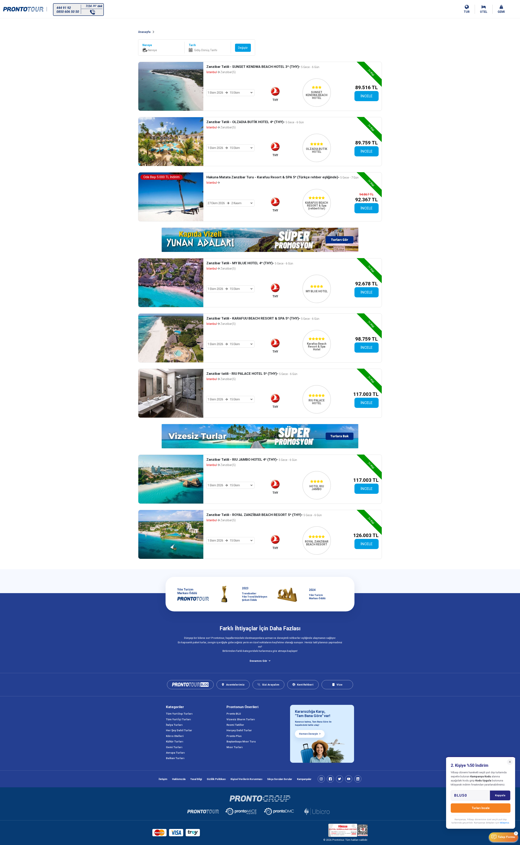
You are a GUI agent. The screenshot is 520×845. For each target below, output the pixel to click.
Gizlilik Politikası (216, 779)
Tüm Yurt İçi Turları (178, 719)
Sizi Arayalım (270, 684)
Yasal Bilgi (196, 779)
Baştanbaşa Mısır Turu (241, 741)
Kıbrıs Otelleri (175, 736)
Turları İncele (481, 808)
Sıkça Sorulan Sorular (279, 779)
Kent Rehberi (305, 684)
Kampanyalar (304, 779)
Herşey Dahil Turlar (239, 730)
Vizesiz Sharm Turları (240, 719)
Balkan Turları (175, 758)
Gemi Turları (174, 747)
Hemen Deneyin (308, 733)
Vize (339, 684)
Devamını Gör (258, 660)
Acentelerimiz (235, 684)
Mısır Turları (234, 747)
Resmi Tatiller (235, 724)
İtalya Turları (174, 724)
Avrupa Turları (175, 752)
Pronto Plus (234, 736)
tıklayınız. (505, 822)
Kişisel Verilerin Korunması (246, 779)
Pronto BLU (233, 713)
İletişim (163, 779)
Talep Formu (506, 836)
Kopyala (500, 795)
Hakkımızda (178, 779)
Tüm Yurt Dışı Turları (179, 713)
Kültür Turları (174, 741)
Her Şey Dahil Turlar (179, 730)
